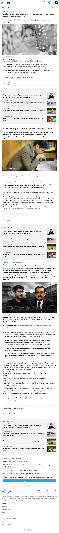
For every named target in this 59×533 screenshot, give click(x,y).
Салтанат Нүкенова (28, 77)
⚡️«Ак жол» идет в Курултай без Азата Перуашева (21, 470)
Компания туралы (6, 509)
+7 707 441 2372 (6, 524)
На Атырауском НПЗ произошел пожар (17, 461)
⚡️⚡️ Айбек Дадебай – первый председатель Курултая (22, 473)
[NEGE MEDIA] (5, 2)
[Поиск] (44, 2)
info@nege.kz (5, 521)
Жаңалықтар (6, 11)
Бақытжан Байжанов (9, 214)
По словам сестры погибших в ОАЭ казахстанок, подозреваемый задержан (29, 477)
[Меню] (56, 2)
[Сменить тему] (50, 2)
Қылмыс (19, 77)
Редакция (4, 506)
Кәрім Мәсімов (7, 408)
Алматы (50, 7)
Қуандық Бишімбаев (9, 77)
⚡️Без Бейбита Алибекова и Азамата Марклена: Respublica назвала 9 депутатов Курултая (30, 465)
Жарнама (4, 512)
